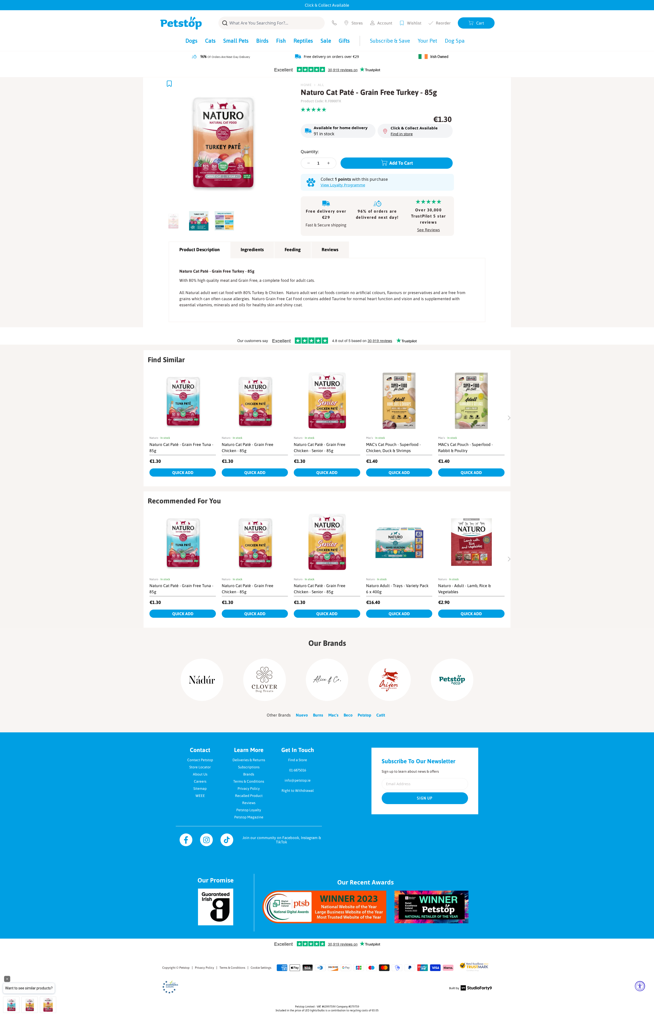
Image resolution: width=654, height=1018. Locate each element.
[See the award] (324, 907)
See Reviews (428, 229)
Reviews (330, 249)
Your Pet (427, 41)
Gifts (344, 41)
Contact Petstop (200, 760)
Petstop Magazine (248, 817)
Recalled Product (249, 796)
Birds (262, 41)
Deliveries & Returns (248, 760)
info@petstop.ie (298, 780)
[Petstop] (181, 23)
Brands (248, 774)
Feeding (293, 249)
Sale (326, 41)
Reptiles (303, 41)
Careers (200, 781)
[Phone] (334, 22)
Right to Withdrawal (298, 791)
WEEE (200, 796)
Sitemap (200, 788)
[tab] (175, 219)
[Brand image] (202, 680)
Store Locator (200, 767)
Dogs (191, 41)
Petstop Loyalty (248, 810)
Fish (281, 41)
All (321, 84)
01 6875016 (297, 770)
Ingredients (252, 249)
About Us (200, 774)
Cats (210, 41)
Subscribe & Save (390, 41)
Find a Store (297, 760)
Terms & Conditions (248, 781)
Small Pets (236, 41)
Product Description (199, 249)
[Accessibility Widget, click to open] (640, 986)
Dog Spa (455, 41)
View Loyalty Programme (343, 184)
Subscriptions (249, 767)
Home (306, 84)
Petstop (184, 967)
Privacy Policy (249, 788)
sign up (425, 798)
